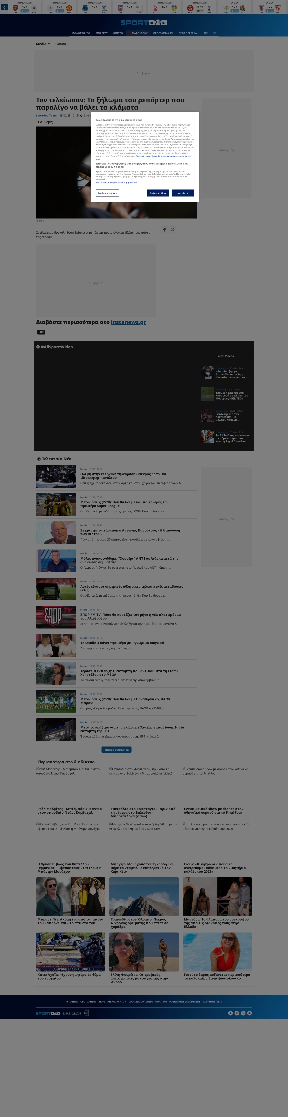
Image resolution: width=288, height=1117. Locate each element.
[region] (145, 157)
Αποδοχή (183, 193)
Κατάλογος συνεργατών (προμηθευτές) (116, 182)
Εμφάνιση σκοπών (107, 193)
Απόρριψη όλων (158, 193)
